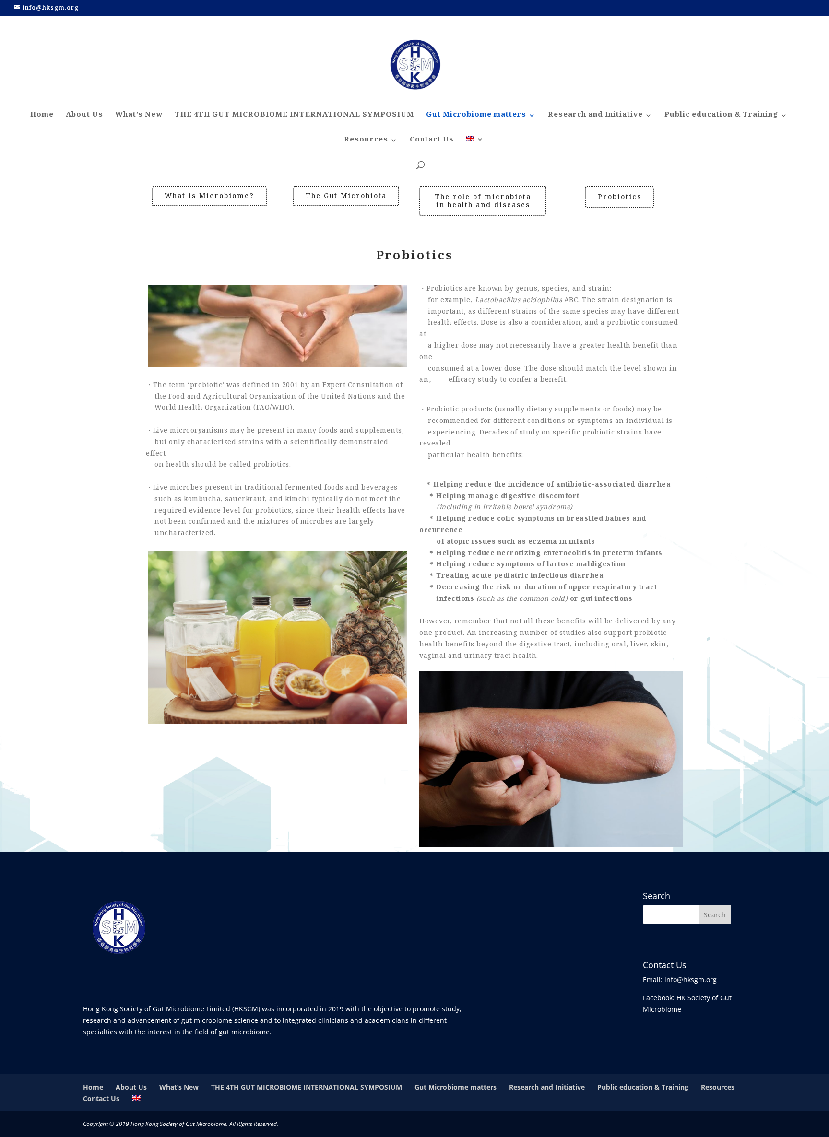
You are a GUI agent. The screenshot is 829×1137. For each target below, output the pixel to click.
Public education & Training (721, 116)
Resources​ (366, 141)
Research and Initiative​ (595, 116)
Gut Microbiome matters (476, 116)
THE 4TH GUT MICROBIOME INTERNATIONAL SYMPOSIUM (294, 116)
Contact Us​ (432, 141)
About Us (84, 116)
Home (42, 116)
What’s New (139, 116)
